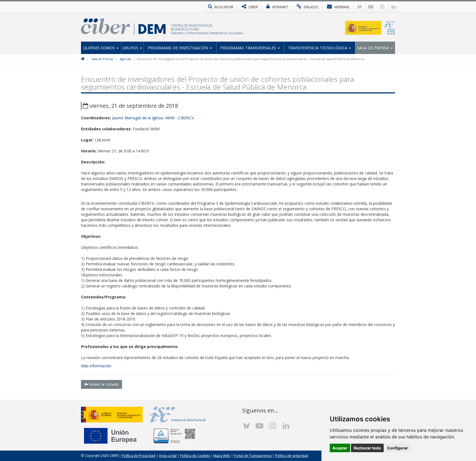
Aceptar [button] (339, 448)
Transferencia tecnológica (318, 47)
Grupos (131, 47)
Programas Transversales (248, 47)
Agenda (125, 59)
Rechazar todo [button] (367, 448)
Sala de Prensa (373, 47)
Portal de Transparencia (253, 455)
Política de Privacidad (138, 455)
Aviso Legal (168, 455)
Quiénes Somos (99, 47)
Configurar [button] (397, 448)
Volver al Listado (103, 384)
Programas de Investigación (178, 47)
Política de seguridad (291, 455)
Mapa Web (221, 455)
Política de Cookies (195, 455)
